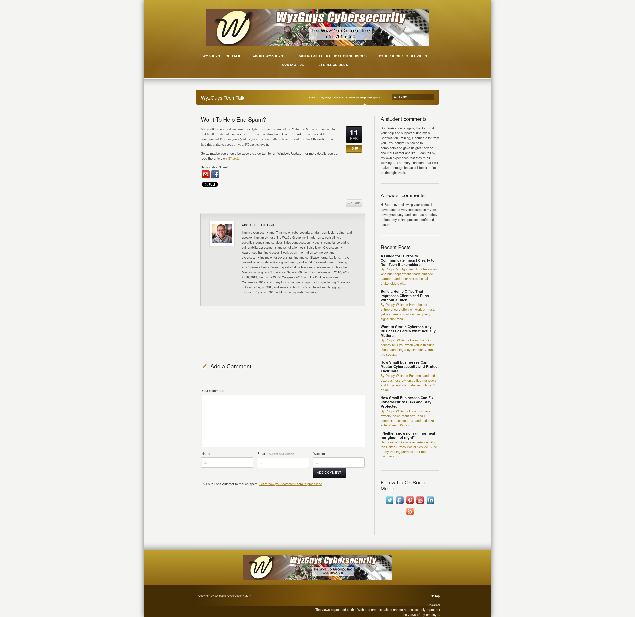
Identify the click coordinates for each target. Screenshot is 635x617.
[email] (206, 174)
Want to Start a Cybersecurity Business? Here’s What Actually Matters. (408, 331)
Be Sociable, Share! (214, 167)
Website (319, 453)
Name (207, 453)
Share (354, 203)
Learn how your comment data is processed (290, 483)
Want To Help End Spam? (233, 119)
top (437, 596)
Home (311, 97)
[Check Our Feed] (410, 515)
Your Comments (213, 390)
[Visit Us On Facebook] (400, 504)
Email (276, 453)
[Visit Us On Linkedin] (430, 504)
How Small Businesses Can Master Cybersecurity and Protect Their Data (410, 366)
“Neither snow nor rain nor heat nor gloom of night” (408, 435)
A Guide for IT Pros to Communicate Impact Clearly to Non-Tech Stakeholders (408, 260)
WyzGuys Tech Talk (331, 97)
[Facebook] (215, 174)
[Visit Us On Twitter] (389, 504)
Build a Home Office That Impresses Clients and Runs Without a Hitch (405, 295)
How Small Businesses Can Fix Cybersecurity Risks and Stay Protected (407, 402)
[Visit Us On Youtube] (420, 504)
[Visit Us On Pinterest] (410, 504)
